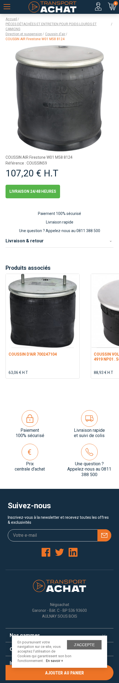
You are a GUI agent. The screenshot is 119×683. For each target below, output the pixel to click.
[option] (42, 326)
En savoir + (54, 661)
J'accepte (84, 645)
